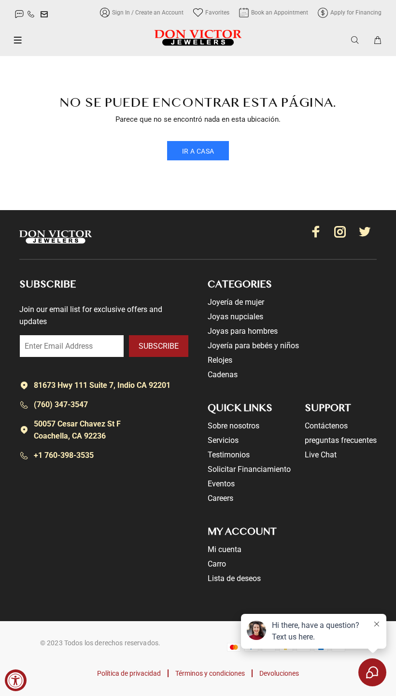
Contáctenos (326, 425)
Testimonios (229, 454)
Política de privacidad (129, 673)
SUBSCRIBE (159, 346)
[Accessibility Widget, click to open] (16, 680)
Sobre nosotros (233, 425)
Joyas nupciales (235, 316)
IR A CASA (198, 151)
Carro (217, 563)
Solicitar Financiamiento (249, 469)
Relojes (220, 360)
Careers (220, 498)
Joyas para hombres (243, 331)
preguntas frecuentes (341, 440)
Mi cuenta (224, 549)
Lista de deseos (234, 578)
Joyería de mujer (236, 302)
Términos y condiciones (210, 673)
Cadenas (223, 374)
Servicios (223, 440)
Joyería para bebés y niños (253, 345)
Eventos (221, 483)
